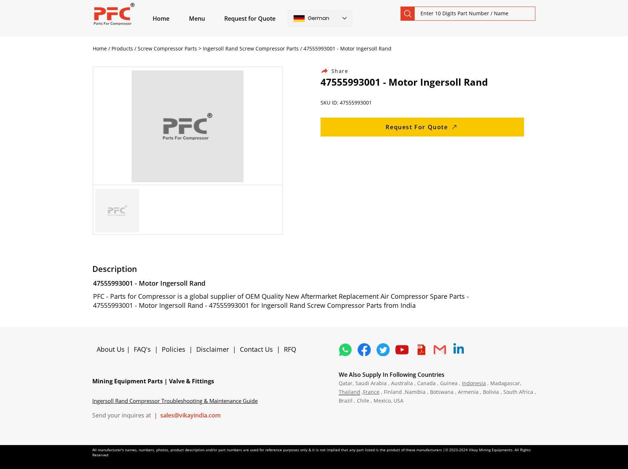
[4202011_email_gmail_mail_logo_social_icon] (439, 349)
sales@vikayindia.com (190, 415)
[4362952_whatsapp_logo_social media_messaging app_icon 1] (345, 349)
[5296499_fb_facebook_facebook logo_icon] (364, 349)
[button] (205, 18)
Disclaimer (214, 349)
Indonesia (474, 383)
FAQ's (142, 349)
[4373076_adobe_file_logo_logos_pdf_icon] (420, 349)
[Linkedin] (458, 349)
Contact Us (256, 349)
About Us (111, 349)
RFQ (290, 349)
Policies (173, 349)
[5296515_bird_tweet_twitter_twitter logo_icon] (383, 349)
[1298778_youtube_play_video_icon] (401, 349)
